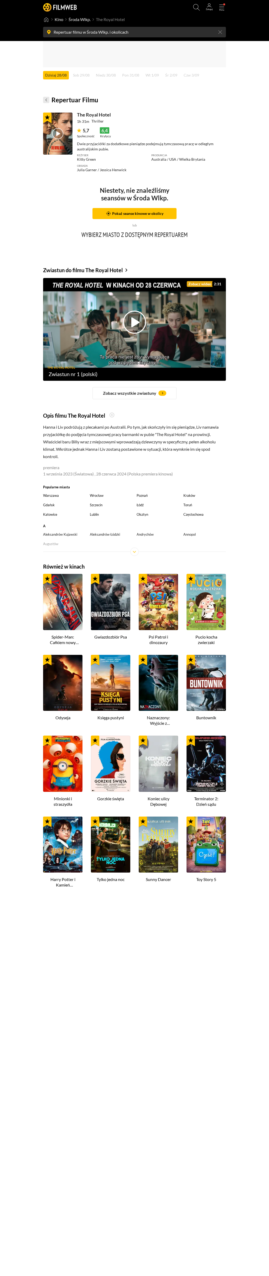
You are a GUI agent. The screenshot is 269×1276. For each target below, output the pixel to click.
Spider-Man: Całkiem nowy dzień (63, 639)
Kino (59, 19)
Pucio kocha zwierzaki (206, 639)
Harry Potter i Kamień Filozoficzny (62, 882)
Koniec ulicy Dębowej (158, 801)
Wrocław (97, 495)
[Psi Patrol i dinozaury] (158, 602)
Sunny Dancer (158, 879)
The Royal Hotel (94, 115)
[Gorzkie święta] (110, 764)
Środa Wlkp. (80, 19)
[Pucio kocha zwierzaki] (206, 602)
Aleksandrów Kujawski (60, 534)
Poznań (142, 495)
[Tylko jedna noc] (110, 845)
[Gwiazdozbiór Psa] (110, 602)
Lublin (94, 514)
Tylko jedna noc (111, 879)
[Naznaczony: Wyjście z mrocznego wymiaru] (158, 683)
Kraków (189, 495)
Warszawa (51, 495)
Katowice (50, 514)
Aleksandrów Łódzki (105, 534)
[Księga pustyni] (110, 683)
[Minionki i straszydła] (62, 764)
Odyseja (62, 717)
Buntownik (206, 717)
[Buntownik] (206, 683)
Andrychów (145, 534)
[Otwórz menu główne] (222, 7)
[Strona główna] (46, 19)
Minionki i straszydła (63, 801)
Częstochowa (193, 514)
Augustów (50, 544)
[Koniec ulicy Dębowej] (158, 764)
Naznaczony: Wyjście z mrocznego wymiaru (158, 720)
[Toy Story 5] (206, 845)
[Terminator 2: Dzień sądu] (206, 764)
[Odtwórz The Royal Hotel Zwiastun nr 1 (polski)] (58, 134)
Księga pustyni (110, 717)
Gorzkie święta (110, 798)
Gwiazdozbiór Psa (110, 636)
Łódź (140, 505)
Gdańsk (49, 505)
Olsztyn (142, 514)
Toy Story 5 (206, 879)
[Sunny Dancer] (158, 845)
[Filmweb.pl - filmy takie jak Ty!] (60, 7)
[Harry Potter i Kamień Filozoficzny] (62, 845)
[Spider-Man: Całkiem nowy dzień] (62, 602)
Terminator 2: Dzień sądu (206, 801)
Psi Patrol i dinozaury (158, 639)
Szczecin (96, 505)
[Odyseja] (62, 683)
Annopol (189, 534)
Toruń (187, 505)
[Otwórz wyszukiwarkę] (196, 7)
